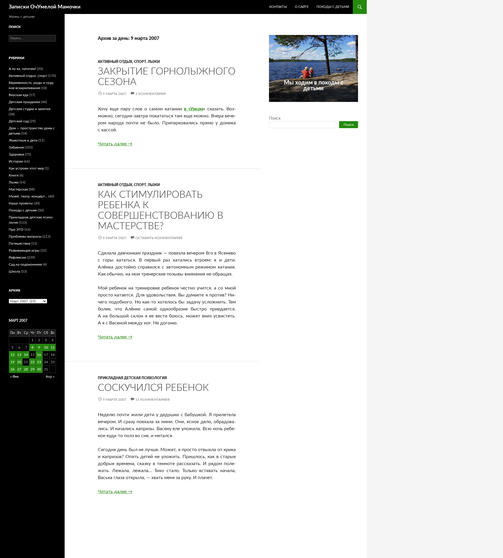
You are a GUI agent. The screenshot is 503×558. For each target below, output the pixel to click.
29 (33, 369)
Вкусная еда (18, 95)
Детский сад (19, 121)
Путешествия (19, 243)
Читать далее (115, 144)
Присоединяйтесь (326, 105)
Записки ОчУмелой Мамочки (45, 7)
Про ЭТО (16, 229)
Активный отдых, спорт (122, 61)
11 (53, 347)
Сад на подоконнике (25, 264)
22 (33, 362)
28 (26, 369)
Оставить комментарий (158, 238)
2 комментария (150, 94)
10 (46, 347)
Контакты (278, 6)
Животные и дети (23, 140)
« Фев (14, 376)
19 (12, 362)
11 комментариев (152, 399)
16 (39, 354)
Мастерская (18, 189)
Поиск (275, 118)
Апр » (50, 376)
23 (39, 362)
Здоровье (16, 154)
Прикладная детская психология (132, 378)
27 (19, 369)
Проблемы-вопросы (25, 236)
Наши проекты (21, 203)
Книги (14, 175)
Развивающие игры (24, 250)
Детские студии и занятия (29, 109)
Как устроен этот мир (26, 168)
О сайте (302, 6)
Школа (14, 271)
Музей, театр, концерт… (28, 196)
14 (26, 354)
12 (12, 354)
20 (19, 362)
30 (39, 369)
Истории (16, 161)
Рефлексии (17, 257)
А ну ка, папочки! (22, 68)
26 (12, 369)
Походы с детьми (332, 6)
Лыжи (154, 61)
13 (19, 354)
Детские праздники (24, 102)
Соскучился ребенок (153, 388)
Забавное (16, 147)
